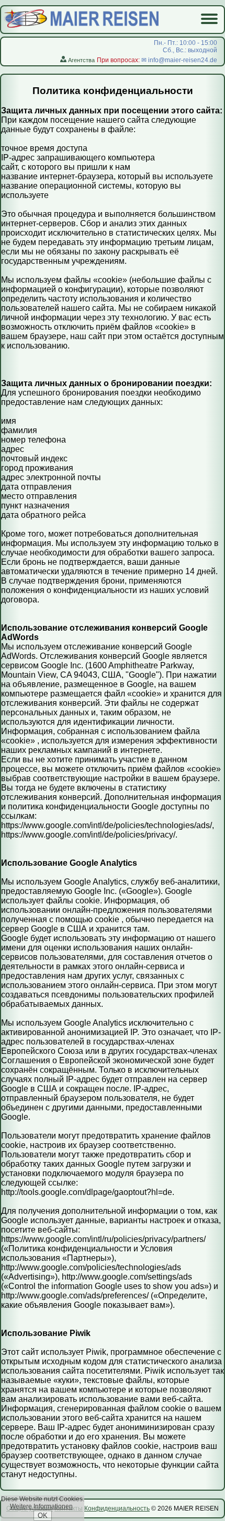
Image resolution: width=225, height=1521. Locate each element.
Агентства (80, 60)
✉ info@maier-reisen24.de (179, 60)
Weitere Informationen (41, 1506)
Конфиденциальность (117, 1508)
